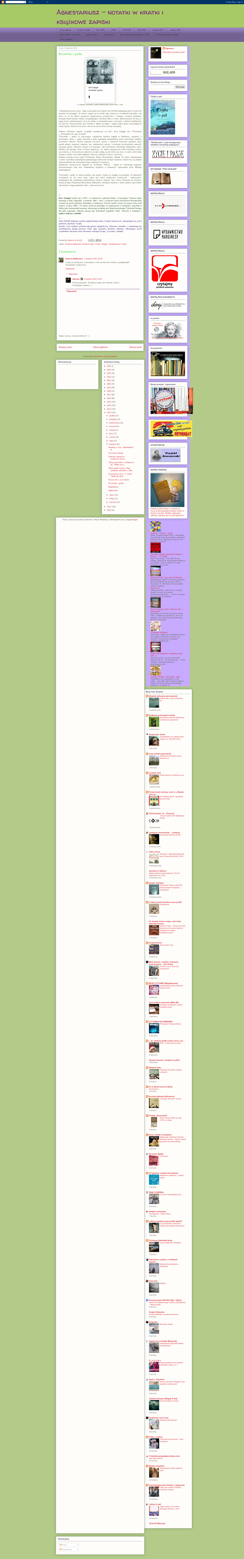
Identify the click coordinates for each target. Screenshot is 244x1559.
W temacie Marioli (115, 453)
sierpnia (112, 430)
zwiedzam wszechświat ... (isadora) (164, 833)
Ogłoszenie (113, 490)
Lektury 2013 (109, 35)
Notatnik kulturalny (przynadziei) (163, 696)
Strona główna (65, 30)
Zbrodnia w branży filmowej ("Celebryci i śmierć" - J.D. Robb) (167, 555)
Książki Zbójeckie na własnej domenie (163, 1314)
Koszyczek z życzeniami (118, 480)
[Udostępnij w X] (94, 240)
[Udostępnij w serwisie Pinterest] (100, 240)
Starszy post (135, 347)
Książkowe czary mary (158, 1418)
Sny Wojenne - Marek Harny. (160, 1214)
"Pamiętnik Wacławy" (159, 632)
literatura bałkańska (73, 244)
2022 (109, 377)
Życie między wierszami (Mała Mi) (163, 1002)
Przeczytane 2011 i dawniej (167, 35)
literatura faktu (88, 244)
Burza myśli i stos (166, 945)
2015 (109, 402)
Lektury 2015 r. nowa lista (69, 35)
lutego (112, 498)
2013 (109, 409)
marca (112, 495)
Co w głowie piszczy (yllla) (160, 1087)
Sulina (97, 244)
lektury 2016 (175, 30)
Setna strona (154, 852)
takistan (163, 1283)
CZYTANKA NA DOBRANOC (161, 1022)
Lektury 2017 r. (159, 30)
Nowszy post (65, 347)
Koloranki (153, 1281)
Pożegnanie (164, 905)
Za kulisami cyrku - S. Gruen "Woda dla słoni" (120, 475)
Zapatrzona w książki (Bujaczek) (163, 1341)
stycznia (113, 502)
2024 (109, 370)
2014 (109, 405)
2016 (109, 398)
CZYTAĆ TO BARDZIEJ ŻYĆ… (171, 1195)
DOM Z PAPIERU (156, 1192)
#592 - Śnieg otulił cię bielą (170, 1043)
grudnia (112, 416)
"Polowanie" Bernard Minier (170, 1024)
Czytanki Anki (155, 773)
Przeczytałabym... (66, 39)
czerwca (112, 437)
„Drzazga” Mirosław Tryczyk (170, 1099)
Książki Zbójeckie (156, 1312)
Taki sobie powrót (155, 1458)
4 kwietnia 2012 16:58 (93, 259)
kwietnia (112, 444)
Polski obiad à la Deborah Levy (172, 775)
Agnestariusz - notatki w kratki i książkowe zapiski (109, 16)
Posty (64, 1545)
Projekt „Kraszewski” (158, 1116)
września (113, 426)
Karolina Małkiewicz (75, 259)
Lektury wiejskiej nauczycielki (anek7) (165, 1221)
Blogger (134, 520)
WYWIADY (127, 30)
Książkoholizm (155, 943)
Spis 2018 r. (142, 30)
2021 (109, 380)
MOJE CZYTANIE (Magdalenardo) (163, 983)
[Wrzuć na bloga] (92, 240)
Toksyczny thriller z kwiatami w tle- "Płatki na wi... (121, 463)
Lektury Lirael (155, 1504)
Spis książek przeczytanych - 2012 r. (135, 35)
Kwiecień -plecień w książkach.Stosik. (116, 458)
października (114, 423)
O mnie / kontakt (83, 30)
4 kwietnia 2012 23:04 (93, 279)
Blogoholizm (113, 487)
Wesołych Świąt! (166, 1324)
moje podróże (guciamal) (160, 754)
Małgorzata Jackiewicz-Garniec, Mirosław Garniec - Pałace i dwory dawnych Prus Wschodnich (173, 1139)
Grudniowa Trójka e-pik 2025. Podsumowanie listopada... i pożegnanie (171, 887)
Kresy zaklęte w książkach (160, 1135)
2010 (109, 510)
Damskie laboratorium (168, 1420)
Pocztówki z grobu (116, 483)
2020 (109, 384)
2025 (109, 366)
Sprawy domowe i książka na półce (164, 1060)
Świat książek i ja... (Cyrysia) (161, 813)
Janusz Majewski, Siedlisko (170, 1243)
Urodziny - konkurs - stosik (162, 533)
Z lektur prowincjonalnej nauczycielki (165, 902)
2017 (109, 395)
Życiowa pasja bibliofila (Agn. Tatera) (165, 1300)
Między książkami (157, 1466)
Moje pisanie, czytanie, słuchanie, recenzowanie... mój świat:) (164, 963)
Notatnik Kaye (155, 1068)
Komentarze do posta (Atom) (105, 356)
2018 (109, 391)
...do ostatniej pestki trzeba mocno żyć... (167, 1041)
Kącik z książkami (157, 1379)
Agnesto (76, 279)
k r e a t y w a (155, 1360)
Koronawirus (154, 1089)
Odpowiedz (70, 269)
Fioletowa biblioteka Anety (160, 1240)
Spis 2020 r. (101, 30)
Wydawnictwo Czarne (118, 244)
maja (111, 441)
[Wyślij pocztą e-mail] (89, 240)
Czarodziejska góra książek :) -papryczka (167, 1485)
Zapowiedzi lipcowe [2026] (170, 835)
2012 (109, 412)
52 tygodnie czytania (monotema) (163, 1173)
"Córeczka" (164, 1156)
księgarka (153, 1322)
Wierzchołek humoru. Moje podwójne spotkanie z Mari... (121, 469)
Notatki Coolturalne (157, 1211)
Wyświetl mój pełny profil (174, 52)
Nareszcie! (155, 588)
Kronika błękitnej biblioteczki (162, 1096)
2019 (109, 388)
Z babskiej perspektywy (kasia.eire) (164, 1456)
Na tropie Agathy (156, 1154)
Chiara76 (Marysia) (157, 1523)
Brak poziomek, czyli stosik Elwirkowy (166, 577)
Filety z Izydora (155, 1437)
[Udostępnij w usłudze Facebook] (97, 240)
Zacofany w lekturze (157, 871)
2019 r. (114, 30)
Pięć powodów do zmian (169, 1401)
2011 (109, 507)
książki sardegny (156, 883)
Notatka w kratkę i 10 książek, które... (166, 677)
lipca (111, 433)
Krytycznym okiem (157, 734)
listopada (113, 419)
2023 (109, 373)
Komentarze (66, 1549)
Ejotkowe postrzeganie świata (162, 715)
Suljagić (104, 244)
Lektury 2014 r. (92, 35)
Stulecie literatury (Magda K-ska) (163, 1399)
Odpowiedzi (73, 274)
